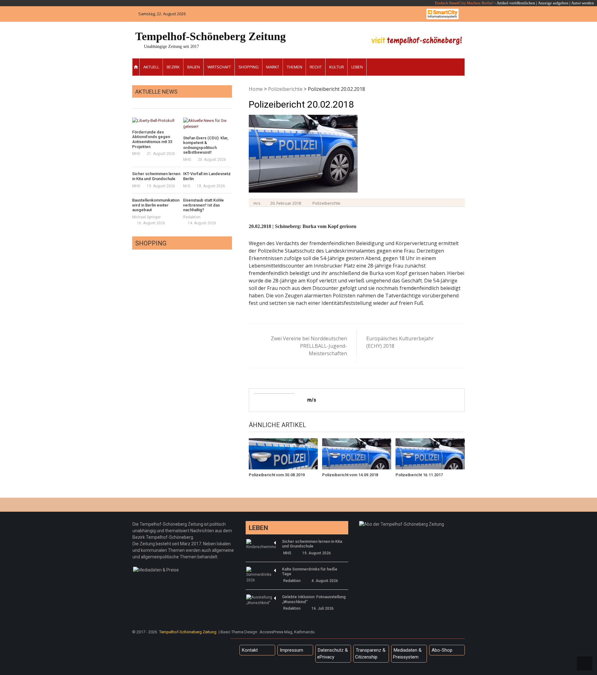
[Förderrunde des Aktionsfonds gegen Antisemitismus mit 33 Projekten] (156, 121)
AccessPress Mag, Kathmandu (287, 632)
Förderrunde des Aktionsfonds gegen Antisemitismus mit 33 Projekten (152, 139)
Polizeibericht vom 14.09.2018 (350, 474)
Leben (357, 67)
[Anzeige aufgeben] (570, 3)
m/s (257, 203)
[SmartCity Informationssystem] (442, 14)
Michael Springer (146, 217)
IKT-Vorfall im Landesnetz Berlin (207, 176)
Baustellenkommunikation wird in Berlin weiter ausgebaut (155, 205)
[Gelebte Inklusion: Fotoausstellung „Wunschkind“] (261, 600)
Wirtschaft (219, 67)
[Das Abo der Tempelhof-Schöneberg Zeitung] (402, 524)
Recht (316, 67)
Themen (294, 67)
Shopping (248, 67)
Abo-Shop (442, 650)
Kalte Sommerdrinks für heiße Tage (309, 571)
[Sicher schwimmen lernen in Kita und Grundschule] (261, 544)
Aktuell (151, 67)
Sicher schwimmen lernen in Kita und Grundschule (156, 176)
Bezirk (173, 67)
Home (256, 89)
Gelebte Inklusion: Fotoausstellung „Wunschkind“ (314, 599)
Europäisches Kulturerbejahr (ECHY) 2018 (400, 342)
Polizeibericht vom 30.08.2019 (277, 474)
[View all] (230, 101)
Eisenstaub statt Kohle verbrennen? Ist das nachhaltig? (203, 205)
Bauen (193, 67)
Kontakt (250, 650)
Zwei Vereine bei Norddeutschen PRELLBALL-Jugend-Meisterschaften (309, 346)
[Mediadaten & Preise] (155, 569)
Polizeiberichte (285, 89)
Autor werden (582, 3)
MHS (136, 153)
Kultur (336, 67)
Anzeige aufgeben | (554, 3)
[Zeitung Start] (136, 67)
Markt (272, 67)
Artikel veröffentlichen (516, 3)
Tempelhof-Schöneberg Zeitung (210, 36)
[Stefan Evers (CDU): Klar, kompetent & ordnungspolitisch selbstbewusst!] (207, 124)
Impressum (291, 650)
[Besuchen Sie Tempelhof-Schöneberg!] (417, 41)
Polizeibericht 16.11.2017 (419, 474)
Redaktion (192, 217)
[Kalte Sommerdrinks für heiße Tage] (261, 575)
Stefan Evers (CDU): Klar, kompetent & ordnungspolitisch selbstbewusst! (205, 145)
